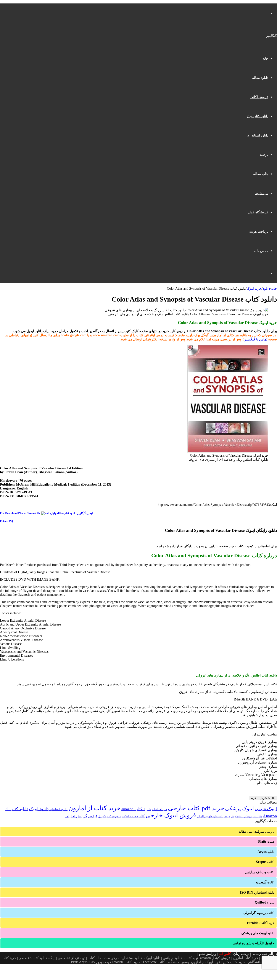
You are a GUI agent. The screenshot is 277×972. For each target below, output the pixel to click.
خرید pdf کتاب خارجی (196, 808)
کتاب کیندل (104, 816)
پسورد (264, 902)
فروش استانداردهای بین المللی (213, 816)
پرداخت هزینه (258, 231)
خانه (265, 58)
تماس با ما (260, 251)
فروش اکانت (259, 97)
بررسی (256, 831)
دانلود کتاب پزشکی (252, 816)
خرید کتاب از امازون (94, 808)
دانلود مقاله (260, 77)
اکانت (265, 862)
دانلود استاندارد (257, 135)
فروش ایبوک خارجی (170, 815)
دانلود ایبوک (38, 809)
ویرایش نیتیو (207, 954)
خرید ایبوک (254, 288)
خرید (260, 923)
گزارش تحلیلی (76, 816)
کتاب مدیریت (118, 816)
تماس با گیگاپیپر (256, 339)
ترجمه (263, 154)
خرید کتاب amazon (136, 809)
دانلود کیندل (237, 816)
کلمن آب (225, 954)
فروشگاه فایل (258, 212)
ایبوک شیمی (266, 808)
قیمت (266, 841)
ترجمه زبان (241, 954)
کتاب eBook (135, 816)
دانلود (266, 288)
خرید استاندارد (159, 809)
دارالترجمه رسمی (264, 954)
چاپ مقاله (260, 174)
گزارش (92, 816)
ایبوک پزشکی (239, 808)
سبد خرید (261, 193)
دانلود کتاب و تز (257, 116)
